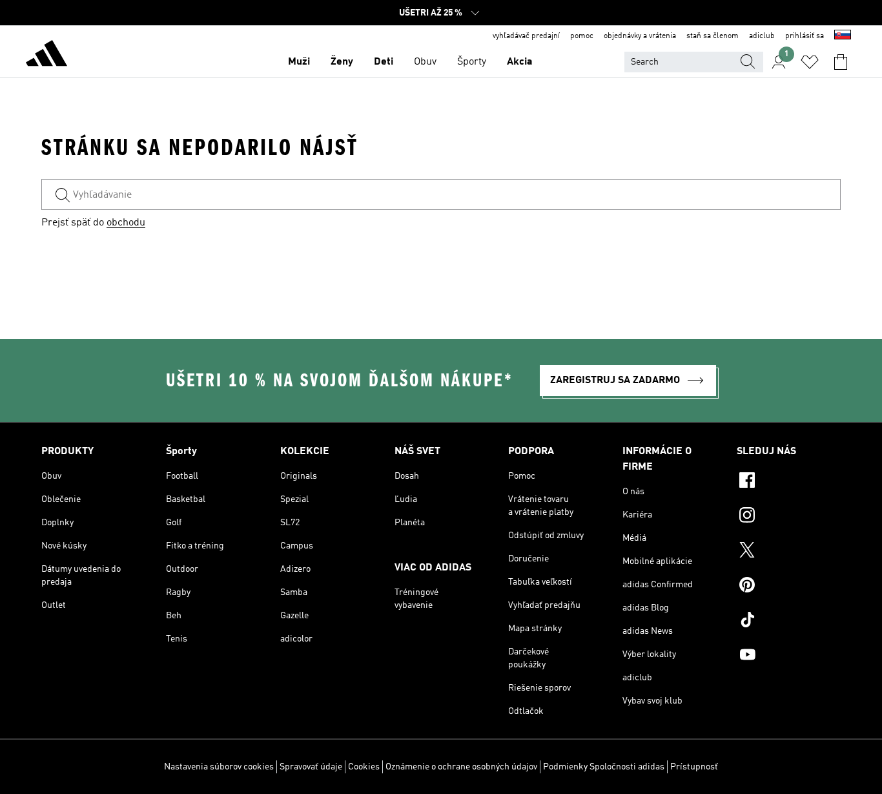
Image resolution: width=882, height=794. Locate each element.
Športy (471, 62)
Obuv (425, 62)
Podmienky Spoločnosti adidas (603, 766)
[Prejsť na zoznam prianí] (809, 62)
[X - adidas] (789, 551)
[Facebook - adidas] (789, 482)
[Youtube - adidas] (789, 656)
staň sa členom (712, 36)
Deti (383, 62)
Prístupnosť (694, 766)
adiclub (762, 36)
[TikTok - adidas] (789, 621)
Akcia (520, 62)
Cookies (364, 766)
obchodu (126, 223)
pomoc (581, 36)
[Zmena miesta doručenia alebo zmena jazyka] (842, 36)
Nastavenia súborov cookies (219, 766)
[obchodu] (46, 55)
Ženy (342, 62)
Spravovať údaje (311, 766)
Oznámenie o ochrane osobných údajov (461, 766)
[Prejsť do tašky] (840, 62)
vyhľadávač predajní (526, 36)
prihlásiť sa (804, 36)
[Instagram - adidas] (789, 516)
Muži (299, 62)
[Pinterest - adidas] (789, 586)
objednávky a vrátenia (640, 36)
